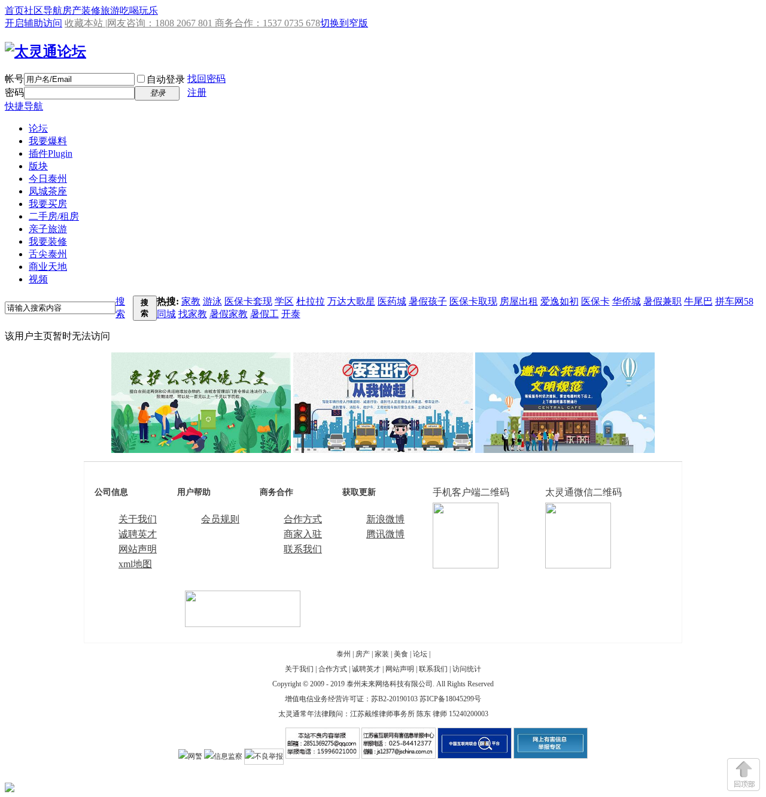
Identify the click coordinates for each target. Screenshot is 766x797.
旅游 (110, 10)
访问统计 (466, 669)
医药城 (392, 301)
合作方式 (303, 519)
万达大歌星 (351, 301)
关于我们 (137, 519)
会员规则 (220, 519)
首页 (14, 10)
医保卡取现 (473, 301)
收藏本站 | (86, 23)
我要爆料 (48, 141)
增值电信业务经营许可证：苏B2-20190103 (351, 699)
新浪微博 (385, 519)
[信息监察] (223, 756)
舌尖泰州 (48, 254)
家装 (382, 654)
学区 (284, 301)
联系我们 (303, 549)
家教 (190, 301)
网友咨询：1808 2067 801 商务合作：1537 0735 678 (213, 23)
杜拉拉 (310, 301)
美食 (401, 654)
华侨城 (626, 301)
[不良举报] (264, 756)
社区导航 (43, 10)
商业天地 (48, 266)
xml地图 (135, 564)
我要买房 (48, 204)
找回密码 (206, 79)
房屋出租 (519, 301)
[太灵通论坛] (45, 51)
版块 (38, 166)
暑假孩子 (428, 301)
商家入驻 (303, 534)
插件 (50, 153)
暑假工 (264, 314)
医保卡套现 (248, 301)
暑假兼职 (662, 301)
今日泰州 (48, 179)
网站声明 (137, 549)
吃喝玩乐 (139, 10)
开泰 (290, 314)
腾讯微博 (385, 534)
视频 (38, 279)
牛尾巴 (698, 301)
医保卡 (595, 301)
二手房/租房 (54, 216)
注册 (196, 92)
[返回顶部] (743, 774)
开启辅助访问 (33, 23)
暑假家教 (228, 314)
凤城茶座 (48, 191)
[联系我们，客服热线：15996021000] (242, 624)
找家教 (192, 314)
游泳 (212, 301)
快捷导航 (24, 106)
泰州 (343, 654)
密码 (14, 92)
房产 (71, 10)
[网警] (190, 756)
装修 (91, 10)
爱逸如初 (559, 301)
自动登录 (166, 79)
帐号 (14, 79)
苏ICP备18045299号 (450, 699)
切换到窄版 (344, 23)
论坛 (38, 128)
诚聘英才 (137, 534)
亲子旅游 (48, 229)
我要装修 (48, 241)
